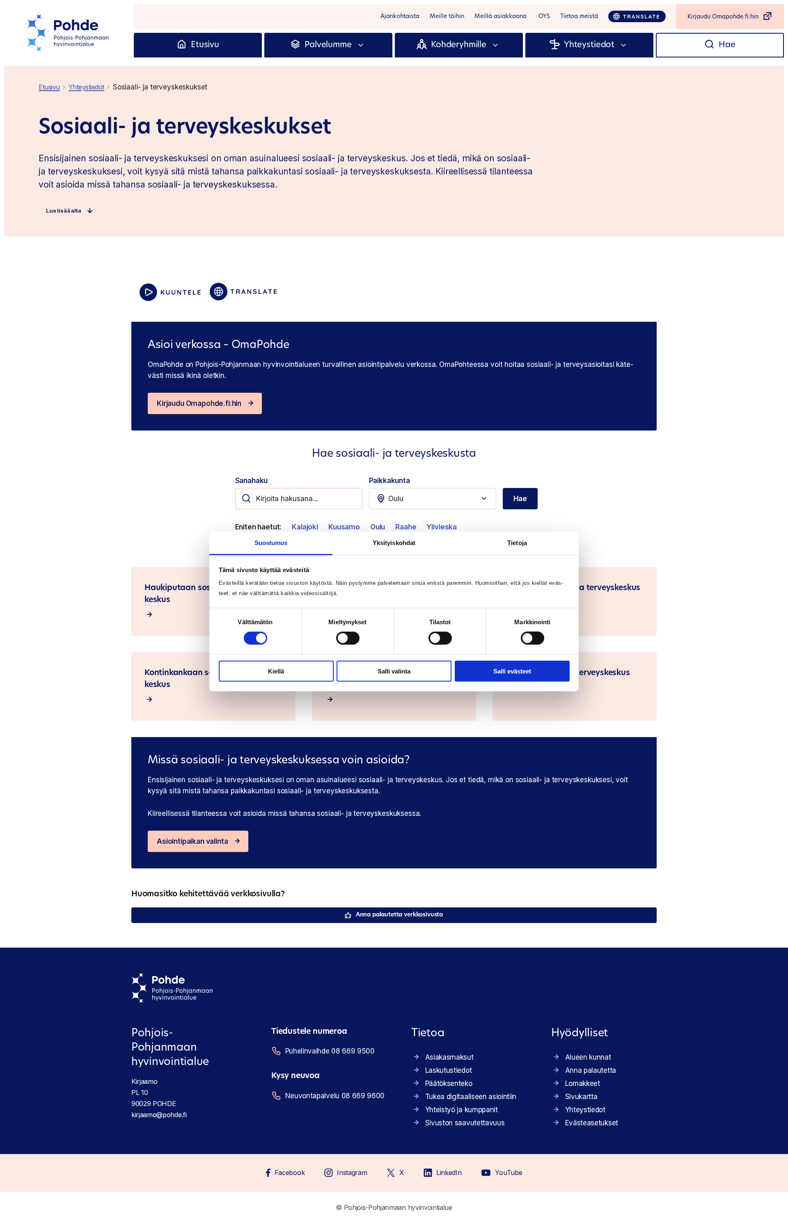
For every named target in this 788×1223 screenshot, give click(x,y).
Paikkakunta (389, 480)
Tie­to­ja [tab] (517, 542)
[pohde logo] (69, 33)
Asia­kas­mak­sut (449, 1057)
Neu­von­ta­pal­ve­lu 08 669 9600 (335, 1096)
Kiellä (276, 671)
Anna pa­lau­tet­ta (590, 1070)
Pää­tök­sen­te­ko (448, 1083)
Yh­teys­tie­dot (585, 1110)
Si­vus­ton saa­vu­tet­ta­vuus (465, 1123)
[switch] (348, 638)
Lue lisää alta (63, 210)
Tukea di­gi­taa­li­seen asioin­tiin (470, 1096)
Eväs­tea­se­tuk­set (591, 1123)
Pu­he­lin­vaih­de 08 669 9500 (330, 1051)
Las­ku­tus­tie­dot (448, 1070)
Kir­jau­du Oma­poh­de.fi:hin (199, 403)
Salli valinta (394, 671)
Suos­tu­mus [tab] (271, 542)
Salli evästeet (512, 671)
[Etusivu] (181, 45)
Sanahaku (251, 480)
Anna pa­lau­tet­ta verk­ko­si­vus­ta (399, 915)
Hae (520, 499)
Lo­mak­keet (582, 1083)
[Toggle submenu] (361, 45)
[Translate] (637, 16)
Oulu (377, 527)
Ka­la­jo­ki (305, 527)
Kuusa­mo (344, 527)
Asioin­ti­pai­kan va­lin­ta (192, 841)
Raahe (405, 527)
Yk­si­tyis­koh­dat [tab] (394, 542)
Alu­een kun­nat (588, 1057)
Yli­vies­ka (441, 527)
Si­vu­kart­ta (581, 1096)
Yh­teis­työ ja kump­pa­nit (461, 1110)
